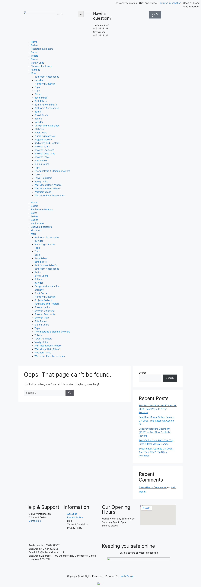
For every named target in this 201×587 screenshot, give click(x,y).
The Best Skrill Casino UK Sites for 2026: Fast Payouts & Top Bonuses (158, 409)
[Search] (69, 393)
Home (34, 41)
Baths (34, 52)
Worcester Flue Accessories (49, 195)
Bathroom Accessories (46, 76)
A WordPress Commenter (153, 487)
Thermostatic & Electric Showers (52, 171)
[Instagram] (112, 533)
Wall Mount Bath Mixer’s (47, 188)
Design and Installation (46, 125)
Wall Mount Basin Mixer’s (48, 185)
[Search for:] (44, 392)
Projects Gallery (43, 139)
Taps (37, 87)
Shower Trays (41, 157)
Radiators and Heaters (46, 143)
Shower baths (42, 146)
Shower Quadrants (44, 153)
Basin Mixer (40, 97)
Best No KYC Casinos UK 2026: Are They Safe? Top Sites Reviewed (156, 452)
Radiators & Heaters (42, 48)
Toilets (34, 55)
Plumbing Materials (45, 83)
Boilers (34, 45)
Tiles (37, 90)
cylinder (38, 80)
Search (142, 372)
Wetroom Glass (42, 192)
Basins (34, 59)
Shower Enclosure (44, 150)
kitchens (35, 69)
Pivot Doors (40, 132)
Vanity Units (37, 62)
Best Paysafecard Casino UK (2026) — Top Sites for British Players (155, 432)
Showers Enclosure (41, 66)
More (34, 73)
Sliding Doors (41, 164)
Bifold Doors (41, 115)
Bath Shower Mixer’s (45, 104)
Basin (37, 94)
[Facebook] (105, 533)
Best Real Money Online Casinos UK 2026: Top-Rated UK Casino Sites (156, 420)
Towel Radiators (43, 178)
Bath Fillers (40, 101)
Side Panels (40, 160)
